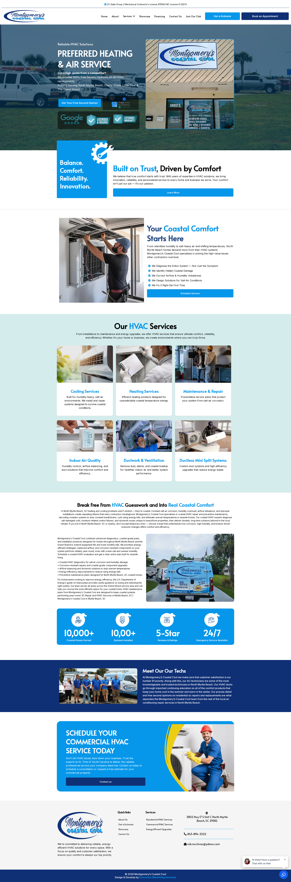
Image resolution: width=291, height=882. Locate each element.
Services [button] (127, 16)
